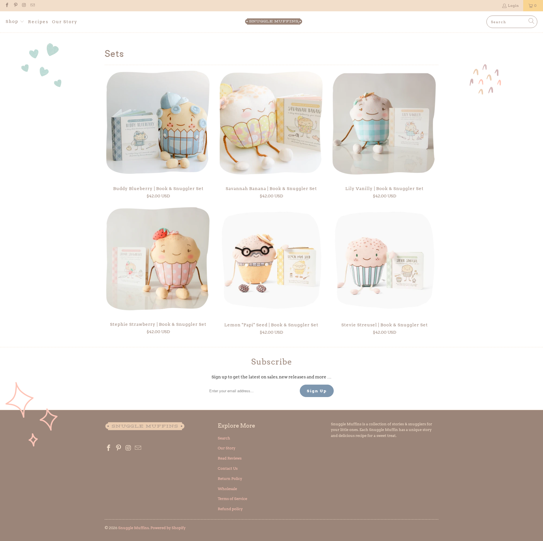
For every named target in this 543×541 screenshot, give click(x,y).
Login (513, 5)
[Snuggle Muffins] (274, 22)
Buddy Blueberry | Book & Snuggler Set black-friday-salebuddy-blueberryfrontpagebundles (158, 124)
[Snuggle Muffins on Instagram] (23, 5)
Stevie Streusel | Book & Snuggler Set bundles (384, 260)
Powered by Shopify (168, 528)
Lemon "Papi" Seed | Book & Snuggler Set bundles (271, 260)
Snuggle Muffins (133, 528)
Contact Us (228, 468)
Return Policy (230, 479)
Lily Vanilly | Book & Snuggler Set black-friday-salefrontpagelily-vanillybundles (384, 124)
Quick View (158, 136)
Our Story (226, 448)
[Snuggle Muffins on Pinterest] (15, 5)
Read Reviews (230, 458)
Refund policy (230, 509)
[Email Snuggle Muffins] (32, 5)
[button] (15, 22)
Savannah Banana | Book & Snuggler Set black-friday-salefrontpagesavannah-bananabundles (271, 124)
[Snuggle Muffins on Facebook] (6, 5)
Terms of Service (232, 499)
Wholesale (227, 489)
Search (224, 438)
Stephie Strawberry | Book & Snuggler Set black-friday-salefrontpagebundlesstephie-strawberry (158, 259)
